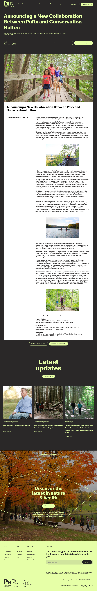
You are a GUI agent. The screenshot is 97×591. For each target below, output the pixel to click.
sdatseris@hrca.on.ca (43, 329)
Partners (19, 551)
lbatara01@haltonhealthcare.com (47, 336)
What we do (7, 551)
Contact (29, 551)
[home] (9, 4)
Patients (32, 4)
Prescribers (22, 4)
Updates (62, 4)
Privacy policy (31, 560)
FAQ (18, 557)
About (52, 4)
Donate (29, 557)
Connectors (42, 4)
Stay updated (31, 554)
